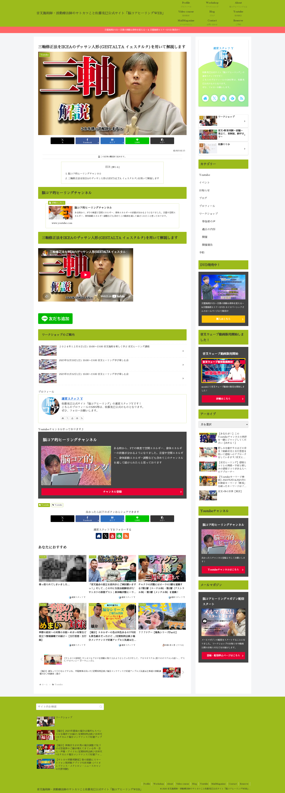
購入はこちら (223, 319)
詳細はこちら (223, 399)
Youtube (45, 505)
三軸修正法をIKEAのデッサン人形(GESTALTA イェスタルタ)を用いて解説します (113, 178)
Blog (194, 784)
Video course (182, 784)
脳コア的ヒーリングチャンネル (84, 173)
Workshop (158, 784)
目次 (108, 167)
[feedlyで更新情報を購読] (77, 418)
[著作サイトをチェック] (63, 418)
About (170, 784)
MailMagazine (218, 784)
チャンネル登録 (112, 491)
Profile (147, 784)
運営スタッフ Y (72, 398)
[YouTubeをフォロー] (72, 418)
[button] (162, 140)
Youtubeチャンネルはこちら (223, 570)
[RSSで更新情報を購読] (82, 418)
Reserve (244, 784)
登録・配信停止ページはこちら (223, 655)
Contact (233, 784)
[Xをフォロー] (67, 418)
